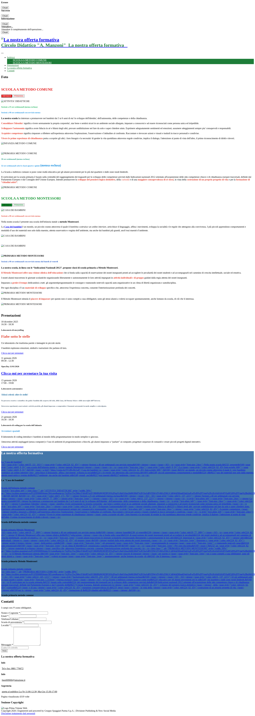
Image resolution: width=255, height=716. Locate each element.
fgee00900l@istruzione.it (13, 680)
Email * (4, 616)
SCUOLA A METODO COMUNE (30, 60)
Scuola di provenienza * (12, 622)
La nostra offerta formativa (19, 68)
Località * (5, 625)
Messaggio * (7, 644)
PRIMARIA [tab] (18, 96)
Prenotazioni (13, 65)
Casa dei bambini (13, 227)
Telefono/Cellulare (9, 619)
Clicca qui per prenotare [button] (12, 353)
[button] (11, 57)
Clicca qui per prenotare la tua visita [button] (29, 373)
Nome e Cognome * (10, 613)
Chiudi (5, 8)
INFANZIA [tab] (6, 96)
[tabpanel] (127, 125)
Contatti (10, 70)
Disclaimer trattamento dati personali (18, 713)
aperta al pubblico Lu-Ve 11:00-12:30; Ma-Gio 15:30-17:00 (29, 691)
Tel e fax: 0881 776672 (12, 668)
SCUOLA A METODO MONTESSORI (32, 62)
